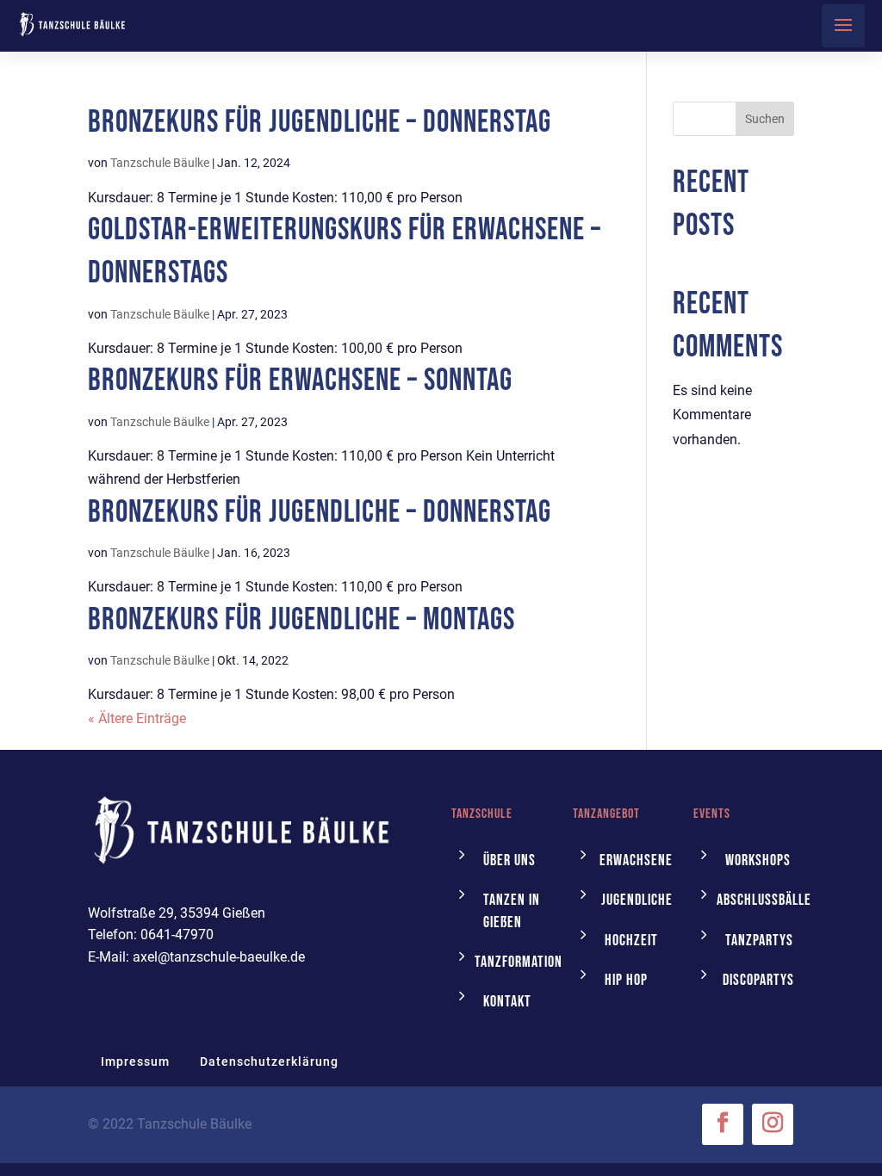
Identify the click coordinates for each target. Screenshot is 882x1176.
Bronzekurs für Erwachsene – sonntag (300, 380)
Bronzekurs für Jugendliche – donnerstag (319, 512)
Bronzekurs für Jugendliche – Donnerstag (319, 122)
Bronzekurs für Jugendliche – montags (301, 620)
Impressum (135, 1061)
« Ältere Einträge (137, 718)
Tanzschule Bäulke (159, 163)
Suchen (765, 119)
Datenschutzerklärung (269, 1061)
